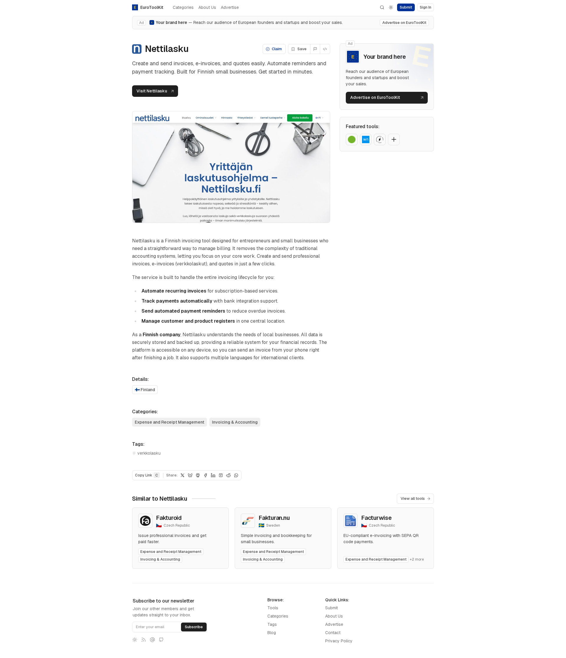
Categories (183, 7)
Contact (332, 632)
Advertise (230, 7)
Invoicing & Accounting (235, 422)
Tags (272, 624)
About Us (207, 7)
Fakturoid (169, 518)
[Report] (315, 49)
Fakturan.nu (274, 518)
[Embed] (325, 49)
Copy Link (146, 475)
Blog (271, 632)
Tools (272, 607)
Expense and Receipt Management (169, 422)
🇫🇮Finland (145, 389)
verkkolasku (149, 453)
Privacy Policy (339, 641)
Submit (331, 607)
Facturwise (376, 518)
